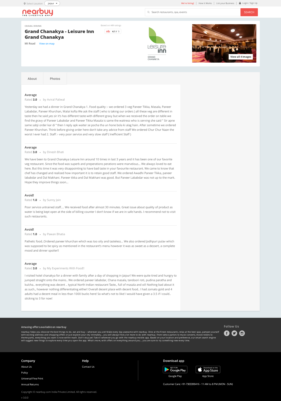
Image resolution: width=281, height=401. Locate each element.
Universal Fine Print (32, 378)
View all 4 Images (240, 56)
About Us (26, 366)
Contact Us (88, 366)
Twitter (234, 333)
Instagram (242, 333)
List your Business (225, 3)
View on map (46, 43)
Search (249, 12)
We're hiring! (187, 3)
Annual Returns (30, 384)
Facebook (227, 333)
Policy (24, 372)
